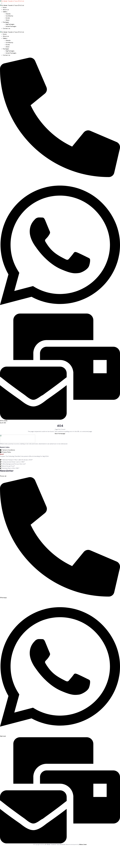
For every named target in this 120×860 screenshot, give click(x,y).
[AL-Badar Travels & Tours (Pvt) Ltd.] (12, 32)
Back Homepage (60, 433)
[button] (3, 421)
